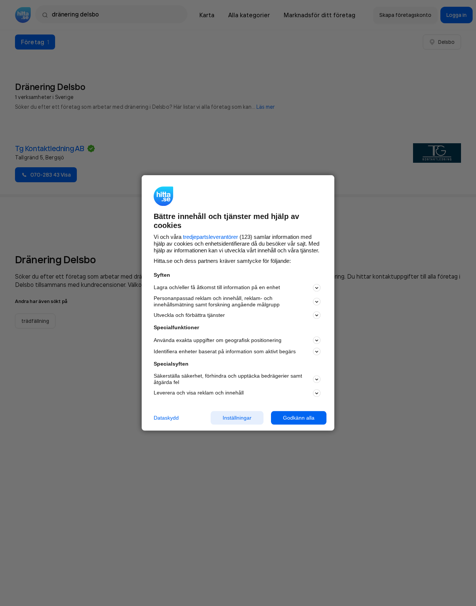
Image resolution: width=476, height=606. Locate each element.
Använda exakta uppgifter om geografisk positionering (217, 340)
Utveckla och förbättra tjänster (189, 315)
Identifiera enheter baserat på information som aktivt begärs (225, 351)
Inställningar (237, 418)
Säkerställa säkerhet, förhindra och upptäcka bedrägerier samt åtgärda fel (228, 379)
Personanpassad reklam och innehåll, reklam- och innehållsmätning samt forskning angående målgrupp (217, 301)
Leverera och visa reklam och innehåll (199, 393)
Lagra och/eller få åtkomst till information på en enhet (217, 288)
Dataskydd (166, 418)
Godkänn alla (298, 418)
